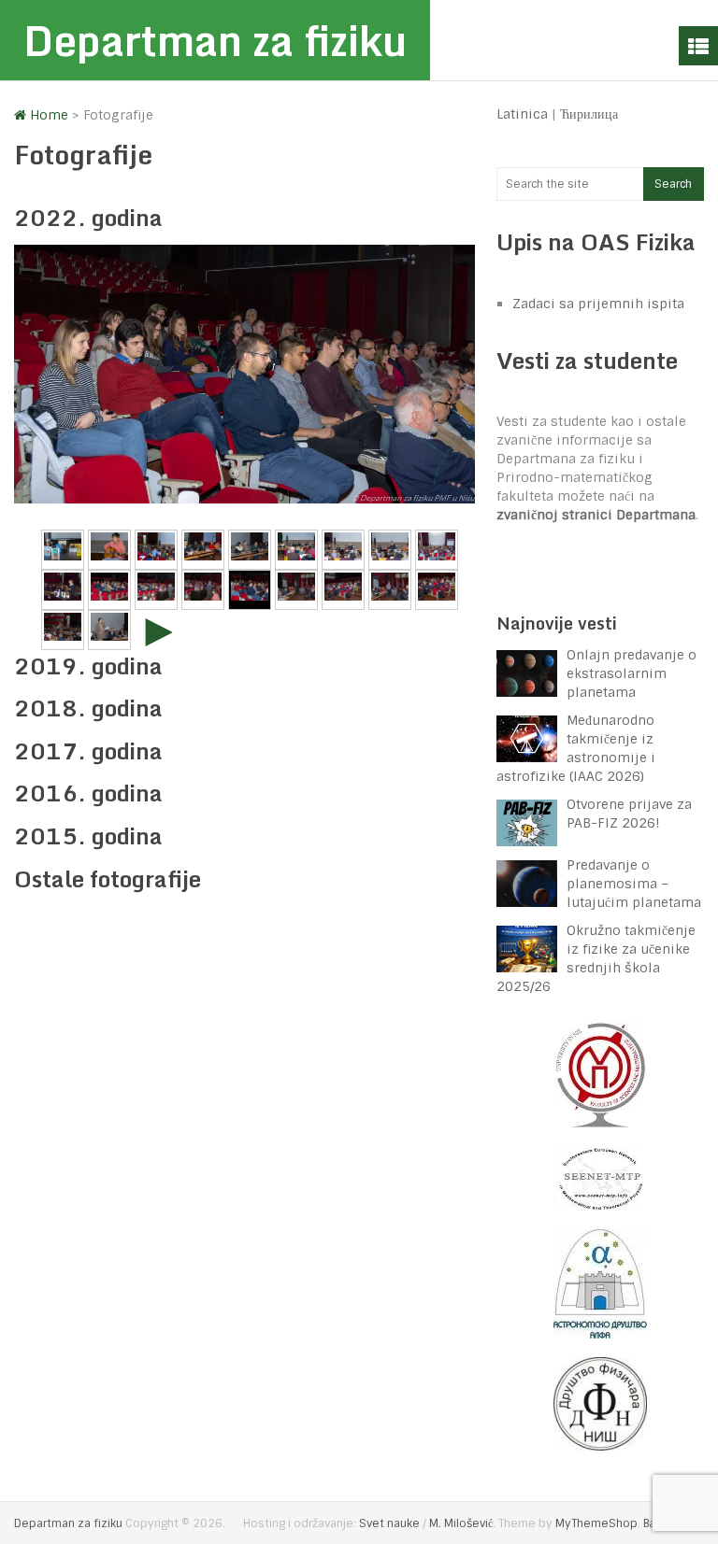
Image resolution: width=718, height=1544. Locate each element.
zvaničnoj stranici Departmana (596, 514)
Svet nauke (389, 1523)
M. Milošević (461, 1523)
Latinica (522, 114)
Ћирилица (589, 114)
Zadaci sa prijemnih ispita (598, 303)
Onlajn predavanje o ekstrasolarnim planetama (631, 673)
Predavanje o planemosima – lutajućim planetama (634, 884)
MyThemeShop (596, 1523)
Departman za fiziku (215, 40)
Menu (698, 45)
